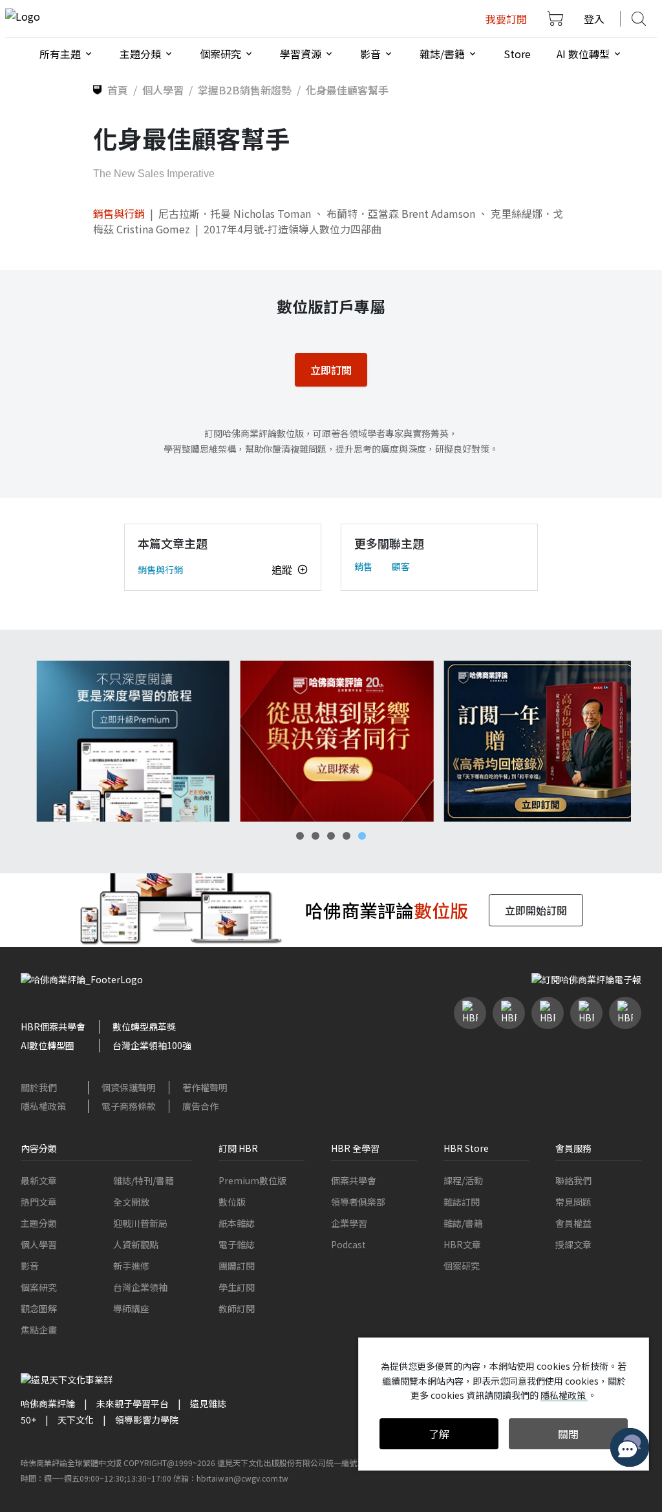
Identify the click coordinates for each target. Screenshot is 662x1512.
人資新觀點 (135, 1244)
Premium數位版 (252, 1180)
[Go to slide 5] (362, 836)
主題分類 (39, 1223)
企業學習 (349, 1223)
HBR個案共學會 (53, 1026)
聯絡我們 (573, 1180)
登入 (594, 19)
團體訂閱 (237, 1265)
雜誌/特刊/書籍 (143, 1180)
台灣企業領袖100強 (151, 1045)
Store (517, 53)
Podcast (348, 1244)
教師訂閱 (237, 1308)
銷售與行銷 (119, 213)
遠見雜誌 (208, 1403)
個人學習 (39, 1244)
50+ (28, 1419)
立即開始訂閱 (536, 910)
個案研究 (39, 1287)
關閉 (568, 1434)
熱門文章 (39, 1201)
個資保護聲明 (128, 1087)
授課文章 (573, 1244)
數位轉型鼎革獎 (144, 1026)
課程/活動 (463, 1180)
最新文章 (39, 1180)
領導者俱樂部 (358, 1201)
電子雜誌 (237, 1244)
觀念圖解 (39, 1308)
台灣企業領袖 (140, 1287)
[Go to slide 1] (300, 836)
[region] (331, 741)
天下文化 (76, 1419)
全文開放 (131, 1201)
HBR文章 (462, 1244)
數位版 (232, 1201)
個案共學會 (353, 1180)
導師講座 (131, 1308)
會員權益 (573, 1223)
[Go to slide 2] (315, 836)
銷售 (363, 566)
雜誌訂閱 (461, 1201)
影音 (30, 1265)
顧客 (401, 566)
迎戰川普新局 (140, 1223)
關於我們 (39, 1087)
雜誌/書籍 (463, 1223)
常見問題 (573, 1201)
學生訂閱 (237, 1287)
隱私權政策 (43, 1106)
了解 (439, 1434)
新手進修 (131, 1265)
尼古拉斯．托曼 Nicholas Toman (234, 213)
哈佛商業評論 (48, 1403)
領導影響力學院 (146, 1419)
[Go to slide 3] (331, 836)
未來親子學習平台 (132, 1403)
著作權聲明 (205, 1087)
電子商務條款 (128, 1106)
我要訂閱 (506, 19)
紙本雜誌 (237, 1223)
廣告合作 (200, 1106)
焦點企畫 (39, 1329)
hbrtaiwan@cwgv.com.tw (242, 1478)
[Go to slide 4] (346, 836)
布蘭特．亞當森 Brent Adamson (400, 213)
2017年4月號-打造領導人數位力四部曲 (292, 229)
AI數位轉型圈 (47, 1045)
